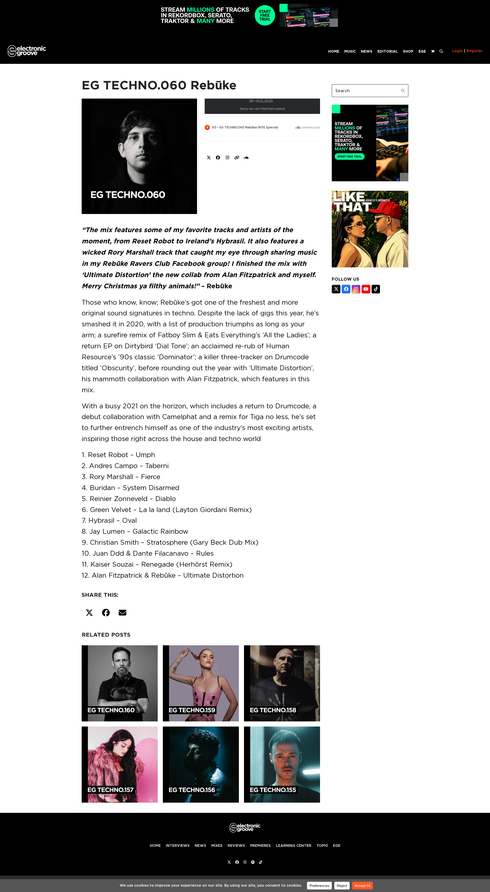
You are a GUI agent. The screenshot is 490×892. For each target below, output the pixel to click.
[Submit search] (403, 90)
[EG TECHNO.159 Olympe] (201, 682)
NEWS (200, 845)
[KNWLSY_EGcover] (370, 265)
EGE (336, 845)
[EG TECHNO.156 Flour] (201, 763)
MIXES (217, 845)
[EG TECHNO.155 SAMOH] (282, 763)
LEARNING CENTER (293, 845)
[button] (441, 51)
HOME (155, 845)
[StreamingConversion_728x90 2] (245, 25)
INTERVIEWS (178, 845)
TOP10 (322, 845)
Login (457, 51)
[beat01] (370, 179)
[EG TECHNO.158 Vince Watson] (282, 682)
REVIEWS (236, 845)
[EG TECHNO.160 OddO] (120, 682)
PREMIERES (260, 845)
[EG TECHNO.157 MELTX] (120, 763)
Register (474, 51)
